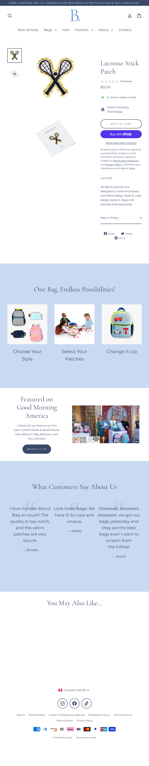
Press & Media (37, 714)
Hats (66, 30)
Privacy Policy (84, 720)
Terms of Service (123, 714)
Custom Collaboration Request (67, 714)
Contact (124, 30)
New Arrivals (28, 30)
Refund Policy (65, 720)
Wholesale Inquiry (99, 714)
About (103, 30)
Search (21, 714)
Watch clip (37, 449)
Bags (48, 30)
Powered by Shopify (86, 737)
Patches (82, 30)
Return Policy (109, 217)
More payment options (121, 143)
